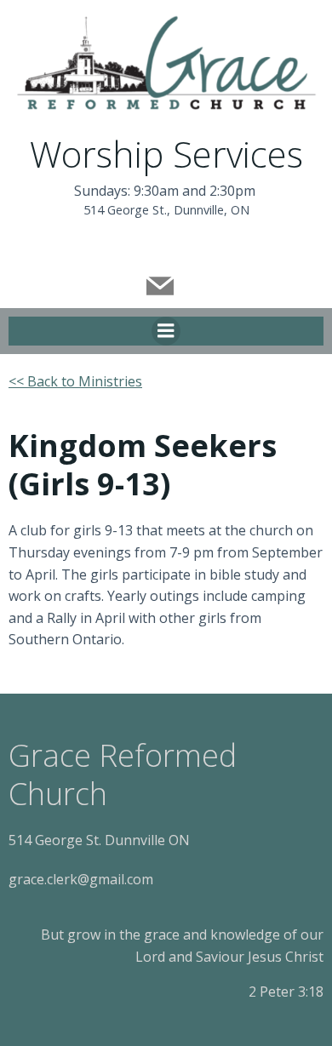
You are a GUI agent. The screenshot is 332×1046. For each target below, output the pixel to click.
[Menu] (166, 331)
